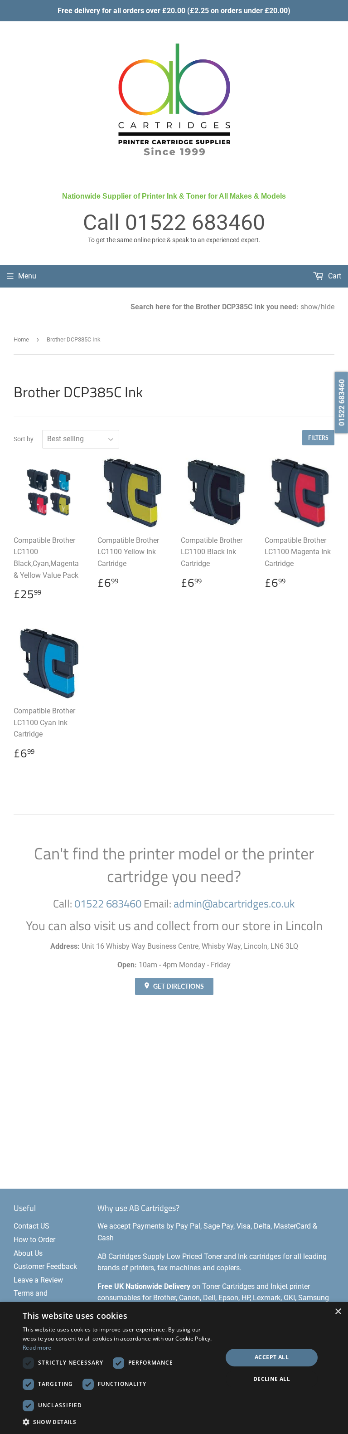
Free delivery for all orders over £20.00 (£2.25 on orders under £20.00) (174, 10)
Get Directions (178, 986)
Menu (27, 276)
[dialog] (174, 1368)
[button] (120, 1421)
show (309, 306)
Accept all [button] (272, 1357)
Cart (333, 276)
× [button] (337, 1311)
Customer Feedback (45, 1266)
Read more (37, 1347)
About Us (28, 1253)
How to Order (34, 1239)
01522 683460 (195, 222)
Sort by (24, 439)
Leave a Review (38, 1280)
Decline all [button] (271, 1379)
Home (21, 339)
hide (327, 306)
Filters (318, 437)
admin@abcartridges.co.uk (234, 903)
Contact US (31, 1226)
